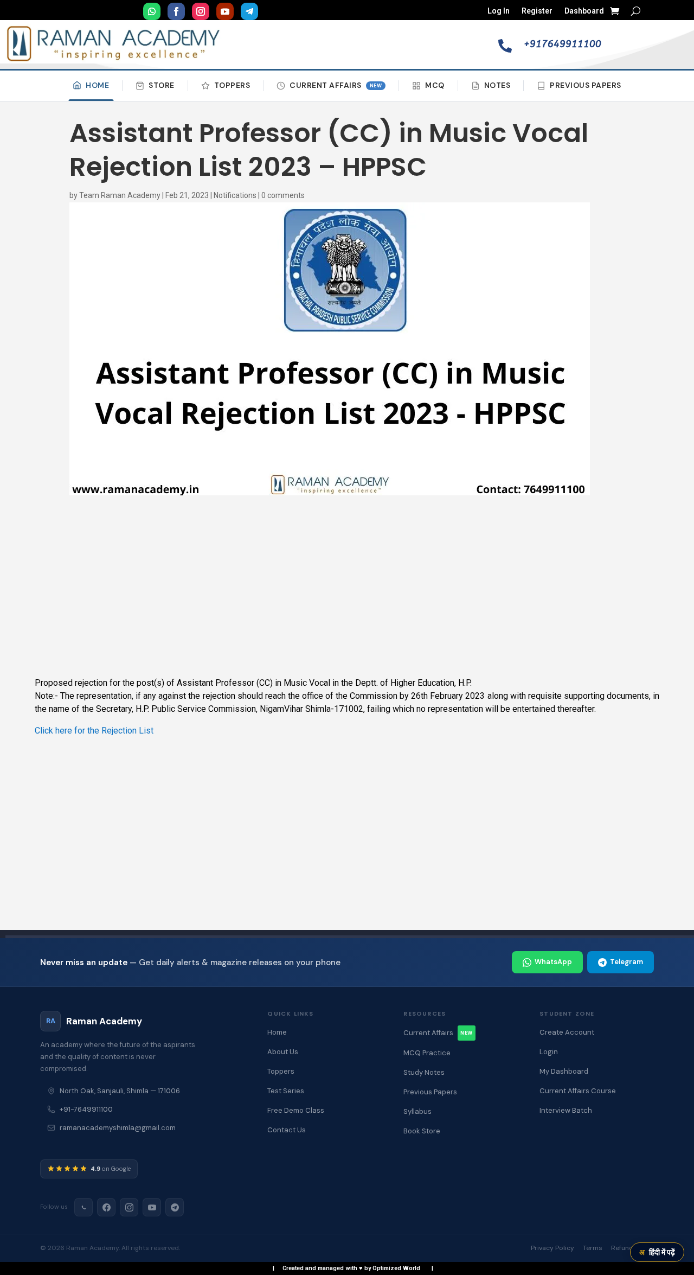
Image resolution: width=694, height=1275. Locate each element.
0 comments (283, 195)
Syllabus (417, 1111)
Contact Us (286, 1129)
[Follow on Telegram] (249, 11)
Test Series (285, 1090)
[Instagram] (129, 1207)
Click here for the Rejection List (94, 730)
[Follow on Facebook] (176, 11)
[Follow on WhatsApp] (151, 11)
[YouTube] (152, 1207)
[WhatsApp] (83, 1207)
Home (97, 85)
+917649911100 (562, 44)
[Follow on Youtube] (225, 11)
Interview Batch (565, 1110)
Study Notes (424, 1072)
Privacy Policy (552, 1248)
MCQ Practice (427, 1052)
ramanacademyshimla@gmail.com (118, 1127)
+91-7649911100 (86, 1109)
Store (162, 85)
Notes (497, 85)
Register (537, 11)
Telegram (626, 961)
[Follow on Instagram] (200, 11)
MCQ (435, 85)
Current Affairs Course (577, 1090)
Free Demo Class (295, 1110)
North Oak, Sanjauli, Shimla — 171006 (120, 1090)
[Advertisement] (347, 586)
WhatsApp (553, 961)
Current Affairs (336, 85)
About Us (282, 1051)
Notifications (235, 195)
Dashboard (584, 11)
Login (548, 1051)
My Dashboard (563, 1071)
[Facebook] (106, 1207)
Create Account (566, 1032)
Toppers (232, 85)
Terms (592, 1248)
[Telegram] (174, 1207)
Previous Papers (585, 85)
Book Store (421, 1131)
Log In (498, 11)
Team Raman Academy (119, 195)
